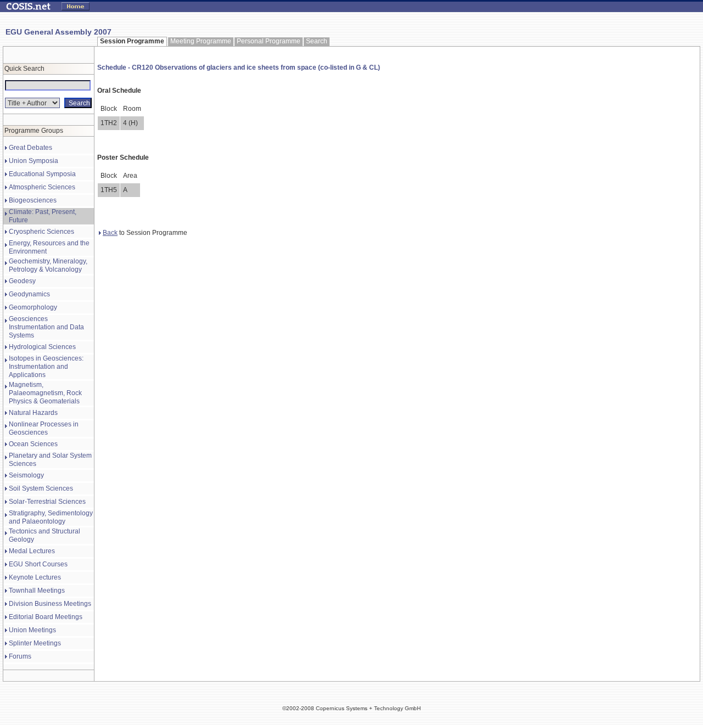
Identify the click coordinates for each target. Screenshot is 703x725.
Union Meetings (32, 630)
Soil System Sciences (41, 488)
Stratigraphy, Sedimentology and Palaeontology (51, 517)
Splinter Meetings (35, 643)
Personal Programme (268, 41)
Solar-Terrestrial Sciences (47, 501)
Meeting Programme (200, 41)
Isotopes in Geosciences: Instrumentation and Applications (46, 367)
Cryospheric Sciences (41, 231)
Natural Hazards (33, 413)
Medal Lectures (32, 551)
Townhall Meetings (37, 590)
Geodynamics (29, 294)
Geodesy (22, 281)
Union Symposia (33, 161)
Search (316, 41)
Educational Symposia (42, 174)
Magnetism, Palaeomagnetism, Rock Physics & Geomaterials (45, 393)
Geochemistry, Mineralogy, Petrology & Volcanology (48, 265)
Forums (20, 656)
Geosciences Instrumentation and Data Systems (46, 327)
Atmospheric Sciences (42, 187)
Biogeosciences (33, 200)
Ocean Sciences (33, 444)
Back (110, 233)
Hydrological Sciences (42, 347)
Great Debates (30, 147)
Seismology (26, 475)
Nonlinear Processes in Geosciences (44, 428)
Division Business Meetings (50, 604)
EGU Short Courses (38, 564)
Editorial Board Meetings (45, 617)
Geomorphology (33, 307)
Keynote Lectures (35, 577)
